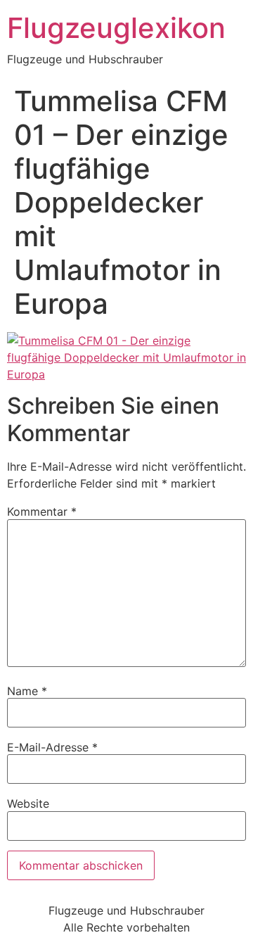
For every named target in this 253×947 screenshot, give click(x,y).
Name (27, 691)
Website (28, 803)
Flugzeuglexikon (116, 28)
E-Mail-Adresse (52, 747)
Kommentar (42, 511)
